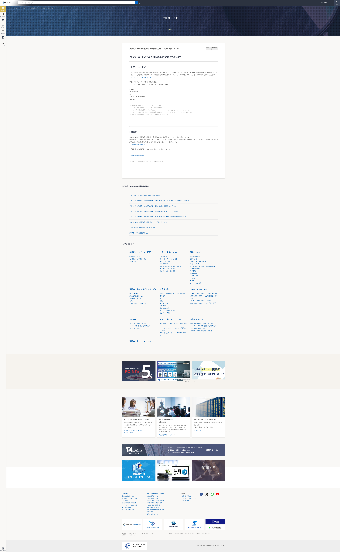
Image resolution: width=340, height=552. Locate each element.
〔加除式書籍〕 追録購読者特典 (156, 500)
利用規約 (124, 533)
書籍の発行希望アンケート (189, 496)
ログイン (330, 3)
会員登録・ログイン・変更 (140, 252)
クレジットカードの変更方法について (141, 77)
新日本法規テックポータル (140, 341)
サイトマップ (132, 535)
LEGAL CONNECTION (199, 289)
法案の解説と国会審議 (153, 507)
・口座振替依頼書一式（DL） (138, 144)
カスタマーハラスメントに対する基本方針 (200, 533)
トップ (10, 8)
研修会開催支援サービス (165, 435)
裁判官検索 (150, 511)
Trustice (132, 319)
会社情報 (124, 535)
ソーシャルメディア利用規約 (165, 533)
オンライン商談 (128, 432)
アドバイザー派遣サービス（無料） (134, 430)
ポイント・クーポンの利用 (129, 505)
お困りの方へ (165, 289)
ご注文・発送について (168, 252)
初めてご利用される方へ (129, 496)
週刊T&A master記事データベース (156, 509)
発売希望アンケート (199, 430)
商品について (195, 252)
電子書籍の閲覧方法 (127, 507)
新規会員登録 (324, 3)
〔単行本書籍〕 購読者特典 (154, 503)
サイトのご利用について (129, 509)
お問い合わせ (185, 500)
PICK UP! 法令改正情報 (153, 505)
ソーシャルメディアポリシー (149, 533)
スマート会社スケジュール (170, 319)
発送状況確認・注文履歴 (129, 503)
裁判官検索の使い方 (152, 514)
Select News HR (196, 319)
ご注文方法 (125, 500)
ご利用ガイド (126, 493)
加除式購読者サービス (153, 496)
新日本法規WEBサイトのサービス (143, 289)
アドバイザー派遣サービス (189, 498)
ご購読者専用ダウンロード (154, 498)
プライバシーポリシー (134, 533)
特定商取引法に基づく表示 (181, 533)
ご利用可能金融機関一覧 (137, 155)
